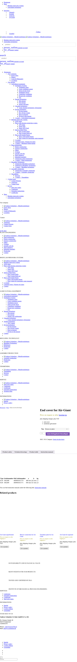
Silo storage (22, 101)
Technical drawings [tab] (20, 452)
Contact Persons (16, 181)
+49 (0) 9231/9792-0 (11, 627)
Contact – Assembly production (24, 172)
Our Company (12, 74)
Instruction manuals (40, 487)
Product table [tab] (33, 452)
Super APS (22, 126)
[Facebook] (4, 650)
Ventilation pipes (24, 87)
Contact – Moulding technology (24, 167)
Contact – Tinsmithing (22, 177)
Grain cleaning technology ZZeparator (30, 108)
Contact (6, 252)
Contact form (12, 179)
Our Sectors (11, 82)
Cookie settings (8, 609)
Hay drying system (24, 113)
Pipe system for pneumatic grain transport (31, 138)
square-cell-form (23, 104)
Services (17, 175)
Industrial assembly (20, 157)
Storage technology (21, 99)
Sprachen (6, 10)
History (13, 77)
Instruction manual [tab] (47, 452)
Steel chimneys (19, 155)
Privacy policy (8, 403)
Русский (12, 17)
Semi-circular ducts (24, 91)
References (7, 345)
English (11, 14)
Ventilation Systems (21, 85)
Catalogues (14, 189)
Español (11, 33)
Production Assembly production (25, 170)
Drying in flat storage (25, 116)
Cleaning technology (21, 106)
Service (10, 186)
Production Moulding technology (25, 164)
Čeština (38, 32)
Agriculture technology (14, 7)
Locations (14, 80)
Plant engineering (16, 145)
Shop (5, 4)
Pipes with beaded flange (22, 135)
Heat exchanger (23, 114)
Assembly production (17, 169)
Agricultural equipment (18, 84)
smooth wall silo (20, 153)
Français (11, 16)
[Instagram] (4, 652)
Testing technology (9, 321)
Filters (17, 150)
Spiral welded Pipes (21, 130)
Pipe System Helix (24, 131)
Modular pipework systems (16, 6)
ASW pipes (18, 121)
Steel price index (16, 187)
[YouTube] (4, 654)
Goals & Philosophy (17, 79)
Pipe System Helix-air (25, 133)
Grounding (7, 610)
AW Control (11, 323)
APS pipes (22, 125)
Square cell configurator (15, 316)
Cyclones (18, 140)
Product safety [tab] (7, 452)
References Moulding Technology (25, 165)
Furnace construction (21, 148)
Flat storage (22, 102)
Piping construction (20, 147)
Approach (14, 182)
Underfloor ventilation (25, 94)
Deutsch (11, 12)
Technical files (8, 391)
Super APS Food (24, 128)
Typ (42, 429)
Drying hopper (23, 111)
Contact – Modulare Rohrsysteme (25, 143)
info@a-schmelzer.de (9, 628)
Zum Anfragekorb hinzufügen (57, 434)
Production (7, 251)
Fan (20, 97)
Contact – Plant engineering (23, 160)
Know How (14, 75)
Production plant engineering (23, 159)
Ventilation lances (24, 92)
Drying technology (21, 109)
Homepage (7, 2)
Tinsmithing (15, 174)
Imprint (6, 401)
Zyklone (17, 152)
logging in (63, 415)
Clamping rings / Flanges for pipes (25, 142)
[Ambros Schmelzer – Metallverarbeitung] (13, 37)
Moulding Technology (18, 162)
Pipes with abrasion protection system (26, 123)
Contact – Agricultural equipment (25, 118)
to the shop (3, 231)
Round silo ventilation (25, 96)
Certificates (14, 192)
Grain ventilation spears (26, 89)
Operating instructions (17, 191)
